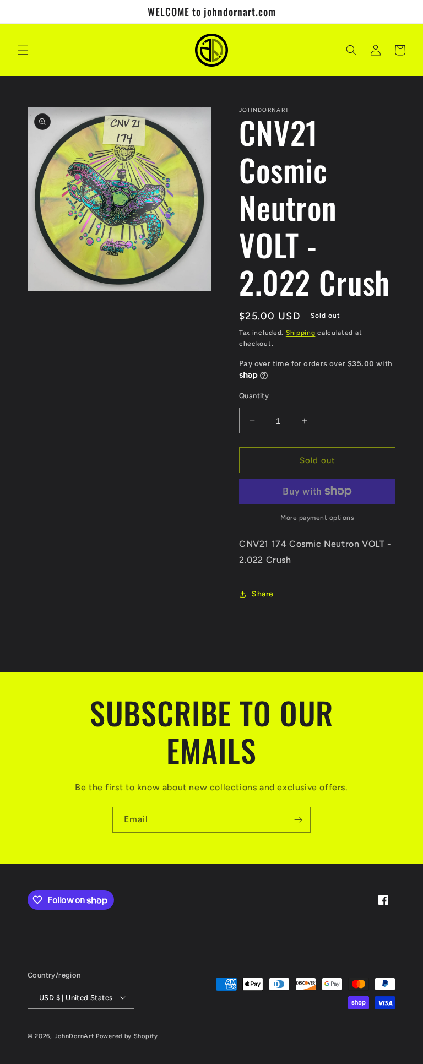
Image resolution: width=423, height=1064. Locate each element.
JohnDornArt (74, 1036)
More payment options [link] (317, 518)
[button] (23, 50)
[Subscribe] (298, 820)
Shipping (301, 332)
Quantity (254, 396)
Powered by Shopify (127, 1036)
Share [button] (263, 594)
